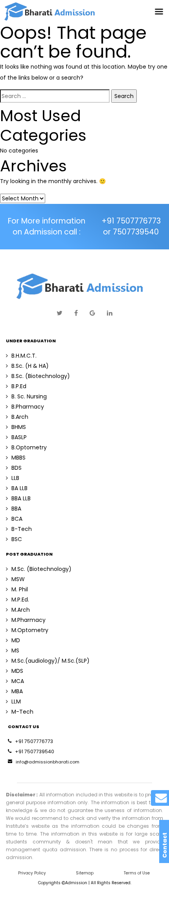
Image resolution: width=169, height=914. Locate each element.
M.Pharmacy (28, 620)
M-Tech (22, 712)
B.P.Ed (18, 386)
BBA (16, 508)
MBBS (18, 458)
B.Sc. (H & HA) (30, 366)
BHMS (18, 427)
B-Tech (21, 529)
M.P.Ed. (20, 599)
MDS (17, 671)
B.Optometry (29, 447)
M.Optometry (29, 630)
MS (15, 650)
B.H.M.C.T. (24, 356)
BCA (16, 519)
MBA (17, 691)
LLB (15, 478)
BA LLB (19, 488)
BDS (16, 468)
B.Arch (19, 417)
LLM (16, 701)
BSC (16, 539)
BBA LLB (21, 498)
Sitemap (85, 873)
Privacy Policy (32, 873)
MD (15, 640)
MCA (17, 681)
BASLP (19, 437)
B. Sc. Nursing (29, 396)
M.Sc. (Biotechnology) (41, 569)
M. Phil (19, 589)
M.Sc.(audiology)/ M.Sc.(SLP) (50, 661)
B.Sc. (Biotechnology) (40, 376)
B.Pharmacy (27, 407)
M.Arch (20, 610)
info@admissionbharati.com (47, 762)
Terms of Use (137, 873)
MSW (18, 579)
